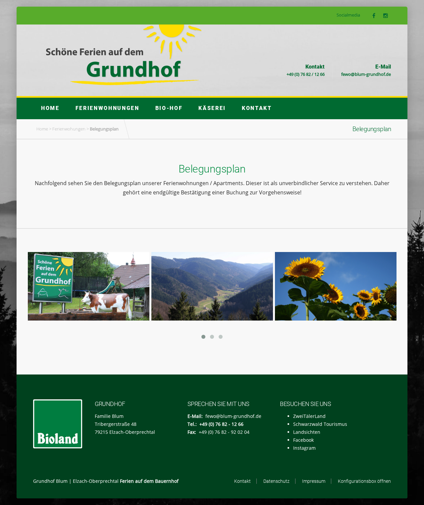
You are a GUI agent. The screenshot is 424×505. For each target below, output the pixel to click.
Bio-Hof (169, 108)
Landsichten (306, 432)
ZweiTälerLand (309, 416)
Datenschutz (276, 481)
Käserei (212, 108)
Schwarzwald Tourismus (320, 424)
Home (50, 108)
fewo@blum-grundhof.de (366, 74)
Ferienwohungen (68, 129)
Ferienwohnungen (107, 108)
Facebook (303, 440)
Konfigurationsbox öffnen (364, 481)
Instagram (304, 448)
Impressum (313, 481)
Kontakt (257, 108)
